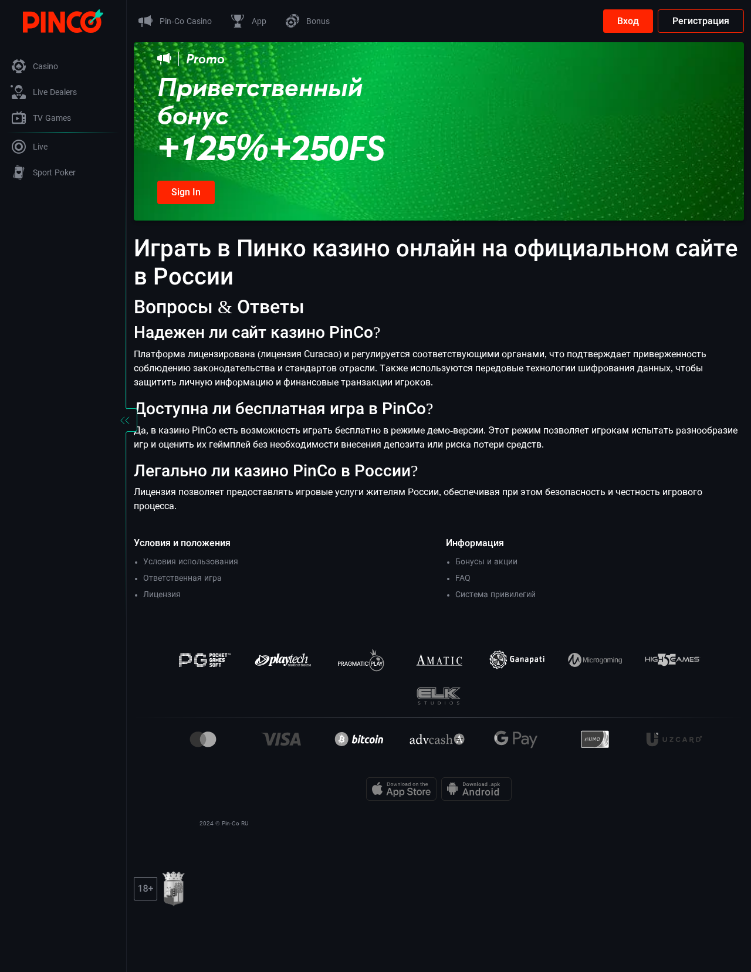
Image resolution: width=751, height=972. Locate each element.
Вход (628, 20)
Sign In (186, 192)
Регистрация (700, 20)
